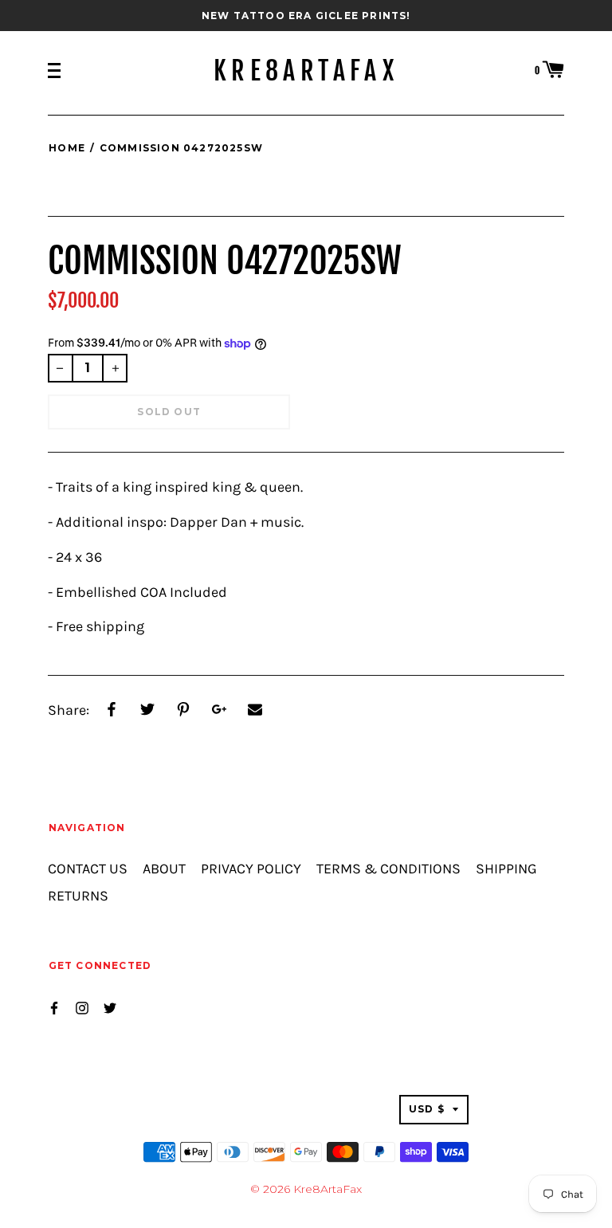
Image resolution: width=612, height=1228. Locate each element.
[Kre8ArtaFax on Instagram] (82, 1006)
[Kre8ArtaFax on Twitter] (110, 1006)
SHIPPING (506, 869)
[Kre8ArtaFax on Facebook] (54, 1006)
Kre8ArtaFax (306, 71)
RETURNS (78, 896)
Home (67, 148)
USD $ (427, 1109)
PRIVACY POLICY (251, 869)
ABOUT (164, 869)
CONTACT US (88, 869)
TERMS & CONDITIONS (388, 869)
